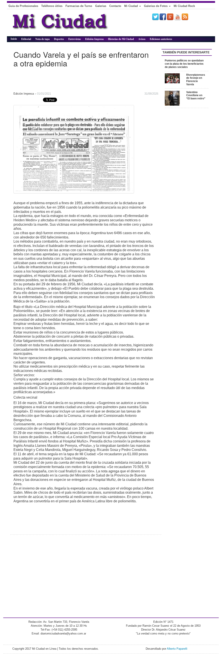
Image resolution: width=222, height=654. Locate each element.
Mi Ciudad (131, 6)
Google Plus (170, 16)
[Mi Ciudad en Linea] (69, 24)
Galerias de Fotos (156, 6)
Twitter (155, 16)
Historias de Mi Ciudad (121, 39)
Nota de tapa (42, 39)
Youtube (177, 16)
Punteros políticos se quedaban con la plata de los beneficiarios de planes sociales (184, 64)
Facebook (163, 16)
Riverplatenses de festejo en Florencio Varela (195, 79)
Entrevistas (74, 39)
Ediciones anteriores (161, 39)
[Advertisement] (76, 78)
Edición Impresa (94, 39)
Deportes (59, 39)
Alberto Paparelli (177, 648)
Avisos (141, 39)
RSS (185, 16)
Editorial (26, 39)
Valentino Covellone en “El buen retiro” (195, 95)
